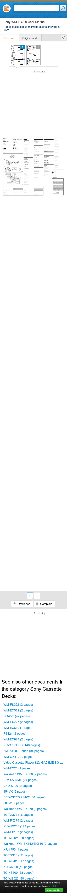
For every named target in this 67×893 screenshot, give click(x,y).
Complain (45, 604)
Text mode (9, 38)
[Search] (63, 8)
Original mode (30, 38)
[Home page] (7, 8)
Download (23, 604)
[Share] (63, 37)
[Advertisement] (33, 103)
